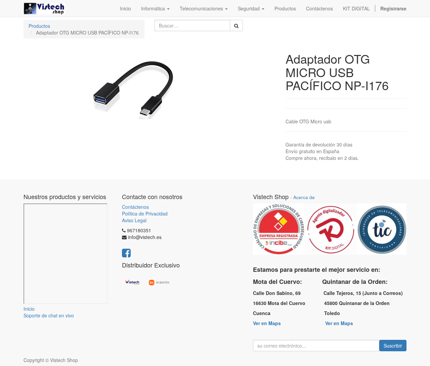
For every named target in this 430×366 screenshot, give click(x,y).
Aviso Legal (134, 220)
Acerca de (304, 197)
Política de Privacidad (145, 213)
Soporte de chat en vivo (49, 315)
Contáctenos (135, 206)
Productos (39, 25)
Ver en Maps (267, 323)
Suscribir (393, 345)
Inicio (29, 308)
